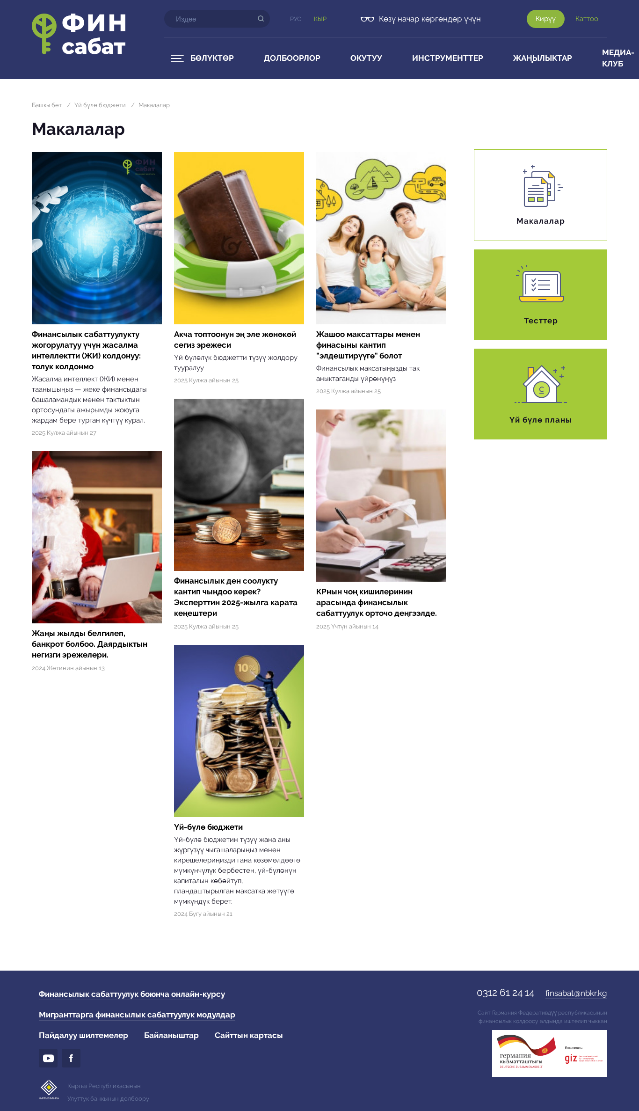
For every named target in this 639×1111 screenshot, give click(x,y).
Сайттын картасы (249, 1035)
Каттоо (586, 19)
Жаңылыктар (542, 58)
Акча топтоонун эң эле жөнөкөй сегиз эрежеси (235, 339)
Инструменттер (447, 58)
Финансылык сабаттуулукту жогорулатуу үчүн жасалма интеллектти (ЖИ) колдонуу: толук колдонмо (86, 350)
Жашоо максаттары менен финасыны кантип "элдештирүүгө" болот (368, 344)
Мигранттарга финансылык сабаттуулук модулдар (137, 1014)
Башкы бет (47, 105)
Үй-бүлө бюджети (208, 827)
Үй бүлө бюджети (100, 105)
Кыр (320, 18)
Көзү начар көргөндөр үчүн (430, 18)
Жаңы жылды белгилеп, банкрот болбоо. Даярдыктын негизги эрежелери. (89, 644)
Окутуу (366, 58)
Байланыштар (171, 1035)
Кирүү (546, 19)
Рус (295, 18)
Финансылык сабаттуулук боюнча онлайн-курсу (132, 994)
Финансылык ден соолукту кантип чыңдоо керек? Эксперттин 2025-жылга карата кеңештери (236, 597)
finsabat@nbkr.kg (576, 993)
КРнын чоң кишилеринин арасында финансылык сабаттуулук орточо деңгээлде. (376, 602)
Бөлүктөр (212, 58)
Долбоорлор (292, 58)
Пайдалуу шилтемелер (83, 1035)
